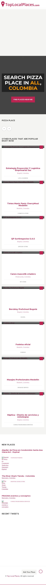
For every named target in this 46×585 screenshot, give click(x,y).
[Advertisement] (23, 32)
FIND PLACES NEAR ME (23, 99)
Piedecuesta (20, 277)
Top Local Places (13, 576)
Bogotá (19, 173)
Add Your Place (29, 572)
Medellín (19, 208)
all (35, 83)
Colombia (23, 88)
